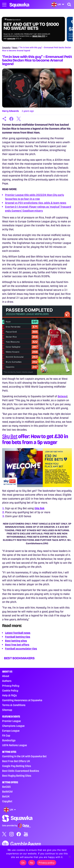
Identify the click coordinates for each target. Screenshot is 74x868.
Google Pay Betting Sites (16, 766)
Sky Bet (9, 436)
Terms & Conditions (14, 705)
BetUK (6, 796)
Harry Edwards (10, 111)
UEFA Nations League (14, 745)
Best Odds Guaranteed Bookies (20, 770)
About (5, 676)
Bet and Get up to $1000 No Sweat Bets (31, 26)
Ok (23, 862)
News (14, 47)
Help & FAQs (9, 695)
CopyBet (7, 801)
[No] (69, 857)
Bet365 (6, 786)
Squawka (6, 47)
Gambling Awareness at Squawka (22, 700)
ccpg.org (12, 38)
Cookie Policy (10, 690)
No (31, 862)
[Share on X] (19, 119)
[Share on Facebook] (11, 119)
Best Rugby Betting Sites (16, 775)
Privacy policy (46, 862)
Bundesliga (8, 740)
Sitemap (7, 710)
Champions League (13, 726)
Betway (62, 396)
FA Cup (6, 735)
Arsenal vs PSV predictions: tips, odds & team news (35, 202)
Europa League (11, 730)
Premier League (11, 721)
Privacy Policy (10, 685)
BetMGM (7, 791)
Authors (6, 681)
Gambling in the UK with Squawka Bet (24, 756)
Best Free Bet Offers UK (16, 761)
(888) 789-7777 (39, 36)
